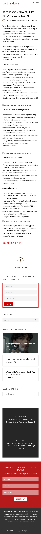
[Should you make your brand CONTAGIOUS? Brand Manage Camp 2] (20, 445)
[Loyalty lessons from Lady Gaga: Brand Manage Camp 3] (20, 420)
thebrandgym (10, 20)
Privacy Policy (18, 522)
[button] (37, 3)
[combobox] (20, 394)
